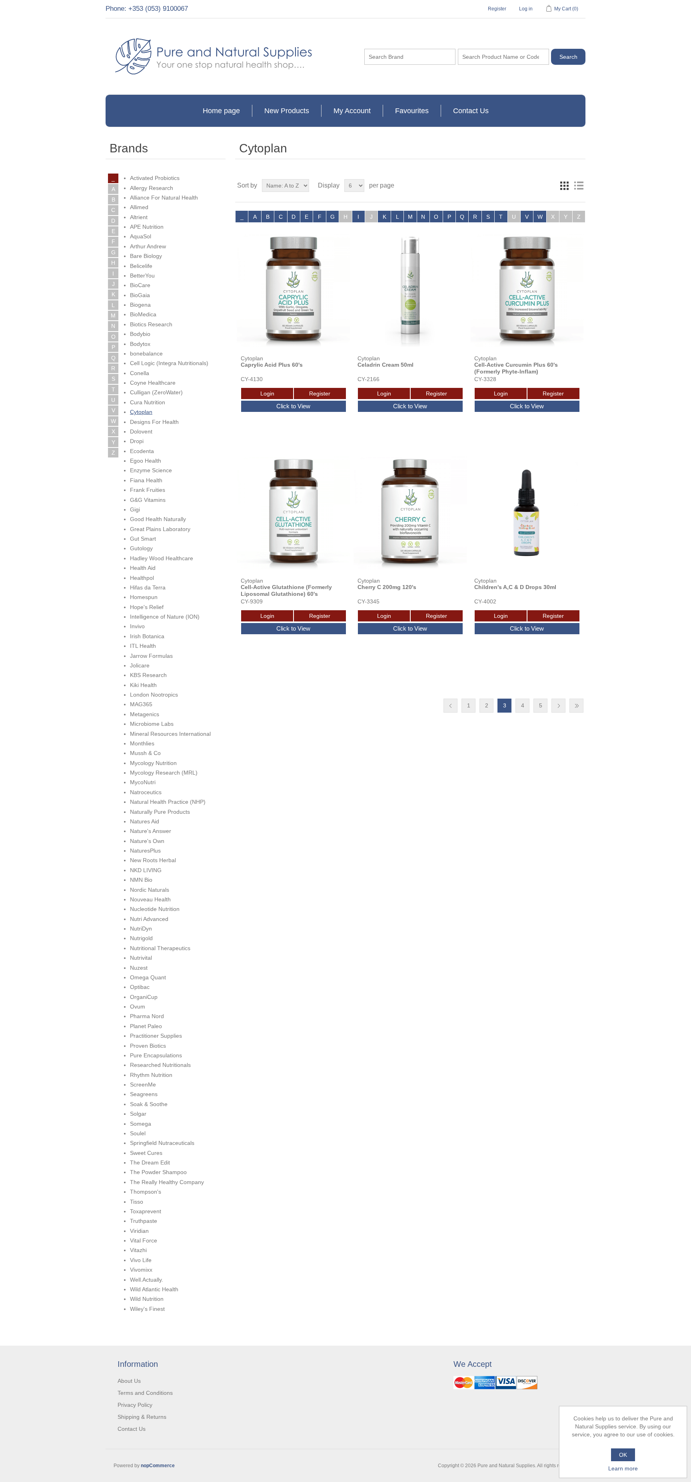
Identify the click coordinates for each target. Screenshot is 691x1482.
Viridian (139, 1231)
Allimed (139, 207)
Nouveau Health (150, 899)
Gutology (141, 548)
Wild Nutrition (147, 1299)
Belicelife (141, 266)
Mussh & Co (145, 753)
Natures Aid (144, 821)
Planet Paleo (146, 1026)
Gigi (135, 509)
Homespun (144, 597)
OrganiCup (144, 997)
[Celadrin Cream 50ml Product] (410, 290)
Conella (139, 373)
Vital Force (143, 1240)
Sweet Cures (146, 1153)
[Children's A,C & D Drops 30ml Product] (526, 512)
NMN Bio (141, 880)
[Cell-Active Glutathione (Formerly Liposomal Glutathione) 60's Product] (293, 512)
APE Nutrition (147, 227)
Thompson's (145, 1191)
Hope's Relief (147, 607)
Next (558, 706)
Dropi (137, 441)
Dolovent (141, 431)
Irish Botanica (147, 636)
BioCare (140, 285)
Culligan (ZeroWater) (156, 392)
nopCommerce (158, 1465)
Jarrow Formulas (151, 656)
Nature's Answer (150, 831)
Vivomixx (141, 1269)
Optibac (140, 987)
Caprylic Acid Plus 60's (272, 365)
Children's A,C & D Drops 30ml (515, 587)
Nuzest (139, 968)
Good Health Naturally (158, 519)
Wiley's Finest (147, 1309)
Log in (526, 9)
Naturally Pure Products (160, 812)
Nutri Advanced (149, 919)
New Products (286, 111)
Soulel (138, 1133)
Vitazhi (138, 1250)
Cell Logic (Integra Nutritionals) (169, 363)
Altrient (139, 217)
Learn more (623, 1468)
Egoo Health (145, 460)
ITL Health (143, 646)
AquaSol (140, 236)
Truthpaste (143, 1221)
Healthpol (142, 578)
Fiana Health (146, 480)
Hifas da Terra (148, 587)
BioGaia (140, 295)
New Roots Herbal (153, 860)
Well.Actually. (146, 1279)
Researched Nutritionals (160, 1065)
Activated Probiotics (155, 178)
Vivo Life (141, 1260)
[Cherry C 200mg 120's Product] (410, 512)
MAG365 (141, 704)
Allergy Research (151, 188)
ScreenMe (143, 1084)
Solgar (138, 1114)
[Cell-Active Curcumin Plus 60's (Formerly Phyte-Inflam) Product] (526, 290)
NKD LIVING (146, 870)
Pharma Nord (147, 1016)
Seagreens (144, 1094)
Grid (564, 185)
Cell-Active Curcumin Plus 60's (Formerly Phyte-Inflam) (516, 368)
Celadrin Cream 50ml (385, 365)
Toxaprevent (145, 1211)
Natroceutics (146, 792)
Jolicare (140, 665)
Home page (221, 111)
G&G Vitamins (148, 500)
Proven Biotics (148, 1046)
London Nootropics (154, 694)
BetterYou (142, 275)
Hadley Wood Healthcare (161, 558)
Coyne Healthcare (153, 382)
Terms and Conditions (145, 1393)
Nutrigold (141, 938)
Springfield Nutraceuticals (162, 1143)
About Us (129, 1381)
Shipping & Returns (142, 1417)
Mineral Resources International (170, 734)
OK (623, 1455)
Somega (140, 1123)
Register (497, 9)
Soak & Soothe (149, 1104)
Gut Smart (143, 538)
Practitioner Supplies (156, 1036)
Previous (450, 706)
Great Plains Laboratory (160, 529)
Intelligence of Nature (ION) (165, 616)
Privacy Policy (135, 1405)
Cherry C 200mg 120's (386, 587)
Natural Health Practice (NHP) (168, 802)
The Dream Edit (150, 1162)
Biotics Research (151, 324)
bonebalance (146, 353)
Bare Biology (146, 256)
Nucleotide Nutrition (155, 909)
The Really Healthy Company (167, 1182)
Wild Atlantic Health (154, 1289)
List (578, 185)
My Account (352, 111)
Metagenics (144, 714)
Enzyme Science (151, 470)
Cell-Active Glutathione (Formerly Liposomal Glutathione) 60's (286, 590)
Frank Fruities (147, 490)
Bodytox (140, 344)
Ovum (137, 1006)
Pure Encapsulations (156, 1055)
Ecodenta (142, 451)
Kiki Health (143, 685)
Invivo (137, 626)
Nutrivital (141, 958)
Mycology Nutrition (153, 763)
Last (576, 706)
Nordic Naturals (149, 890)
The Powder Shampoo (158, 1172)
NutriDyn (141, 928)
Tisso (136, 1201)
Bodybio (140, 334)
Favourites (412, 111)
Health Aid (143, 568)
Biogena (140, 305)
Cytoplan (141, 412)
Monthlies (142, 743)
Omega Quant (148, 977)
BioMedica (143, 314)
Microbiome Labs (152, 724)
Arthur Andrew (148, 246)
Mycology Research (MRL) (164, 772)
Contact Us (471, 111)
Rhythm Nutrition (151, 1075)
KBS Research (148, 675)
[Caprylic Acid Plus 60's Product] (293, 290)
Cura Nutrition (147, 402)
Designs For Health (154, 422)
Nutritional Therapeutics (160, 948)
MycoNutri (143, 782)
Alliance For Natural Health (164, 197)
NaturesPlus (145, 850)
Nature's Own (147, 841)
